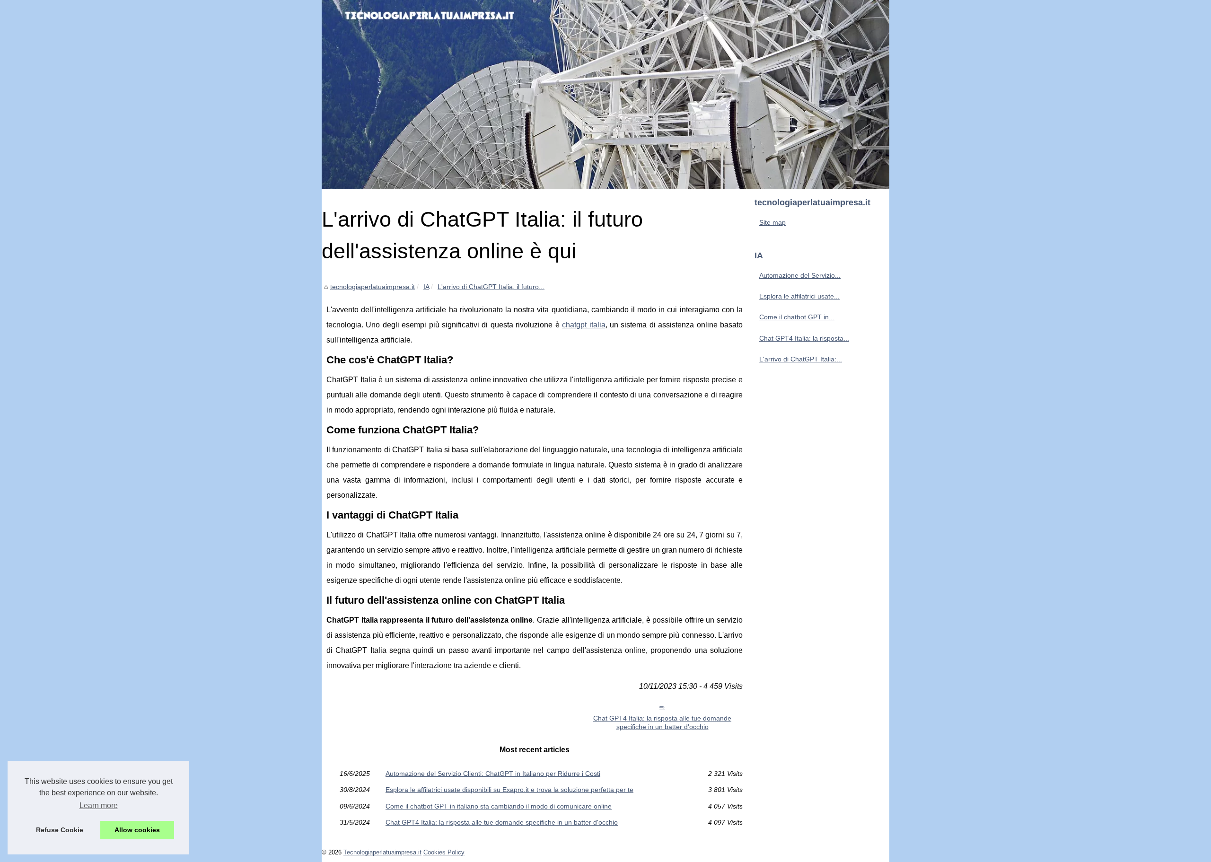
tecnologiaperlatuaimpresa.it (372, 286)
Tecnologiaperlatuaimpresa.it (382, 852)
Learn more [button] (98, 805)
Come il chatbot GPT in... (796, 317)
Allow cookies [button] (137, 830)
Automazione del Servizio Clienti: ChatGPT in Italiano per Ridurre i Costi (493, 773)
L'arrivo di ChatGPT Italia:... (800, 359)
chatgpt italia (583, 325)
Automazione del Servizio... (800, 275)
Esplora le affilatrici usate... (799, 296)
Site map (772, 222)
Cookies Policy (444, 852)
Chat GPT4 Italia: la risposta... (804, 338)
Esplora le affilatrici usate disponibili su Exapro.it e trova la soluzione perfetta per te (509, 789)
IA (426, 286)
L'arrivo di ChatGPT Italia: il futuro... (491, 286)
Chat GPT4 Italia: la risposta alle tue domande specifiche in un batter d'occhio (662, 722)
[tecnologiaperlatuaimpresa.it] (605, 94)
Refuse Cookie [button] (59, 830)
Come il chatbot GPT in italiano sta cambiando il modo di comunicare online (499, 806)
